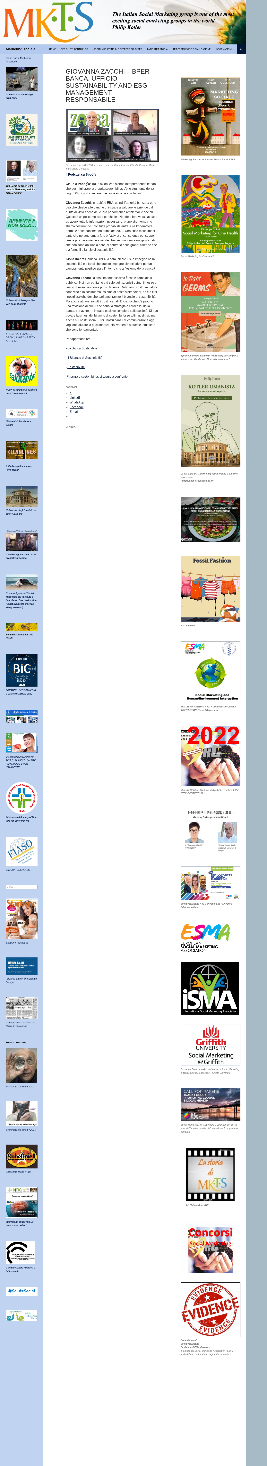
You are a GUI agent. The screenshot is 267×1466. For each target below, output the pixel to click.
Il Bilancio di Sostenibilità (84, 357)
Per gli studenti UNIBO (74, 49)
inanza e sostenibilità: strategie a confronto (98, 376)
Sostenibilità (76, 367)
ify (94, 174)
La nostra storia (157, 49)
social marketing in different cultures (117, 49)
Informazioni (224, 49)
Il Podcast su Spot (79, 174)
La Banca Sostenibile (82, 348)
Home (52, 49)
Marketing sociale (20, 49)
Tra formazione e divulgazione (192, 49)
